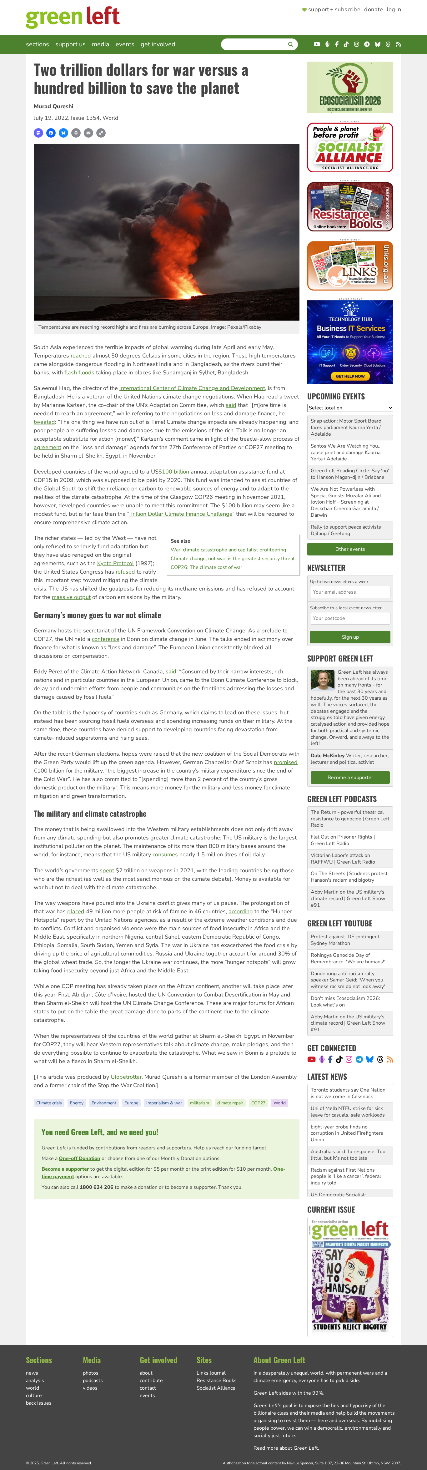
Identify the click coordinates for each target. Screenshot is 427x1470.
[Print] (76, 133)
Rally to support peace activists (346, 527)
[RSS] (390, 1059)
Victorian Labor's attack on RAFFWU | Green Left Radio (343, 858)
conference (105, 639)
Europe (131, 1103)
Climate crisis (49, 1103)
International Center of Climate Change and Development (192, 388)
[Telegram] (359, 1059)
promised (286, 762)
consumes (165, 854)
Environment (104, 1103)
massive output (71, 597)
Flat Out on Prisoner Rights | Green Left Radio (343, 840)
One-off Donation (79, 1158)
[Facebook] (51, 133)
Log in (394, 9)
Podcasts (93, 1380)
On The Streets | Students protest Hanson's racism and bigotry (349, 877)
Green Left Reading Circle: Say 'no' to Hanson (350, 474)
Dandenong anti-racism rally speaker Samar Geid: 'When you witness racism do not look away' (348, 980)
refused (125, 571)
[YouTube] (311, 1059)
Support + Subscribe (334, 9)
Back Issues (39, 1403)
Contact (148, 1388)
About (146, 1373)
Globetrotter (126, 1077)
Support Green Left (340, 658)
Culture (34, 1395)
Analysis (35, 1380)
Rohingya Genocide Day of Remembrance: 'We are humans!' (348, 958)
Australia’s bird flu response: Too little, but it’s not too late (348, 1136)
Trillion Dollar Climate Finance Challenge (180, 514)
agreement (47, 447)
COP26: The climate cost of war (206, 567)
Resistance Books (217, 1380)
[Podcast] (322, 1059)
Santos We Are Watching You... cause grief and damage (346, 449)
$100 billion (173, 471)
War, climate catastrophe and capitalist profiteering (228, 549)
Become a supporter (65, 1169)
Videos (90, 1388)
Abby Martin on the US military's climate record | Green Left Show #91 (348, 899)
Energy (76, 1103)
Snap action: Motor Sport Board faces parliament (346, 424)
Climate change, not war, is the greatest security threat (233, 558)
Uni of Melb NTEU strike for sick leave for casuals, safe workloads (348, 1093)
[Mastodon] (38, 133)
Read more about (286, 1448)
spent (107, 870)
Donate (373, 9)
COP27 (258, 1103)
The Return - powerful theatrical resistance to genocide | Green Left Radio (350, 819)
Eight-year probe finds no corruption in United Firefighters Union (347, 1115)
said (231, 405)
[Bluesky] (63, 133)
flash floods (79, 372)
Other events (350, 549)
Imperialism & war (164, 1103)
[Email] (88, 133)
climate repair (230, 1103)
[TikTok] (339, 1059)
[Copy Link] (101, 133)
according (241, 911)
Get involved (158, 44)
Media (100, 44)
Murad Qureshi (53, 106)
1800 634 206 (96, 1187)
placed (75, 911)
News (32, 1373)
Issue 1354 (85, 118)
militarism (199, 1103)
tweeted (44, 422)
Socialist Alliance (216, 1388)
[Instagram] (349, 1059)
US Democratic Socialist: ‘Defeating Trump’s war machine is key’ (349, 1183)
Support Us (70, 44)
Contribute (151, 1380)
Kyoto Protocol (115, 563)
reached (81, 355)
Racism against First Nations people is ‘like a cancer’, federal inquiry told (346, 1158)
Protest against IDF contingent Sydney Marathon (345, 940)
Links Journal (211, 1373)
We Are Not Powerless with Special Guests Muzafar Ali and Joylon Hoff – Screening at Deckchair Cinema (346, 499)
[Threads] (380, 1059)
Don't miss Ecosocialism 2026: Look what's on (345, 1001)
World (110, 118)
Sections (37, 44)
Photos (90, 1373)
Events (125, 44)
